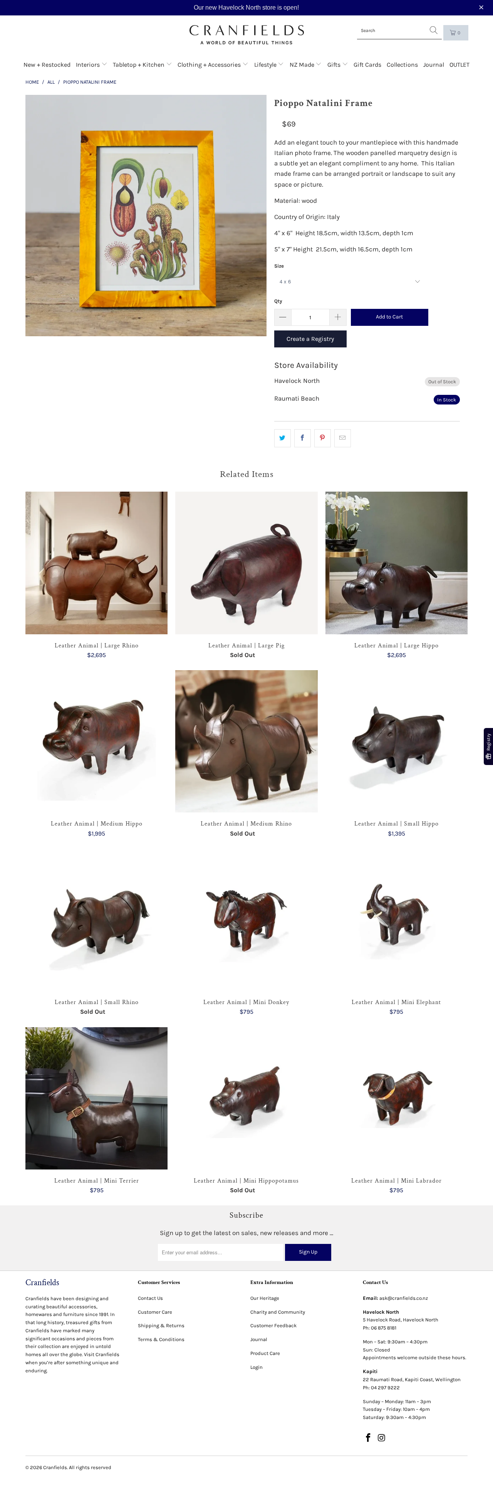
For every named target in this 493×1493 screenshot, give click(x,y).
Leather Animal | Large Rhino (96, 563)
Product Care (265, 1353)
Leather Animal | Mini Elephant (396, 920)
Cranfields (55, 1467)
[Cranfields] (246, 35)
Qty (278, 301)
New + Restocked (46, 64)
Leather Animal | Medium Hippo (96, 741)
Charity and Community (277, 1312)
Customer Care (155, 1312)
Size (279, 266)
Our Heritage (264, 1298)
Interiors (88, 64)
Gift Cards (367, 64)
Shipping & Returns (161, 1325)
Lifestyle (266, 64)
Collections (402, 64)
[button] (482, 7)
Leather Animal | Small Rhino (96, 920)
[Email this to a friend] (342, 438)
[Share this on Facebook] (302, 438)
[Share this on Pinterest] (322, 438)
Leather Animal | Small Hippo (396, 741)
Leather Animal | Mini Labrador (396, 1098)
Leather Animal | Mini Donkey (246, 920)
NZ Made (303, 64)
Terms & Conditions (161, 1339)
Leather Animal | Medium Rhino (246, 741)
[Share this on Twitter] (282, 438)
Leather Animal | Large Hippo (396, 563)
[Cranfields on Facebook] (368, 1438)
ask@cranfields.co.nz (403, 1298)
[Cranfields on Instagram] (382, 1438)
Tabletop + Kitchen (139, 64)
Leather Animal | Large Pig (246, 563)
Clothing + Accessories (210, 64)
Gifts (334, 64)
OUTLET (459, 64)
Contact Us (150, 1298)
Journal (433, 64)
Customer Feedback (273, 1325)
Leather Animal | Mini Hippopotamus (246, 1098)
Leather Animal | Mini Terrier (96, 1098)
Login (256, 1367)
